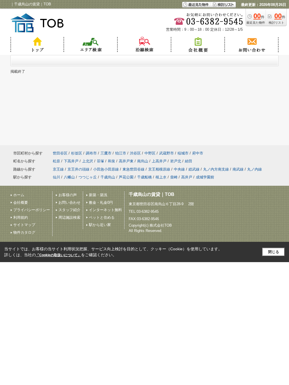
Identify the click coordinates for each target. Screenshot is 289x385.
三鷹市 (105, 153)
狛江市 (120, 153)
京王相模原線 (159, 169)
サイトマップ (24, 225)
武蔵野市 (166, 153)
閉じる (273, 252)
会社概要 (20, 202)
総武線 (194, 169)
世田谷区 (60, 153)
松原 (56, 161)
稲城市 (183, 153)
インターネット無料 (105, 210)
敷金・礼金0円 (101, 202)
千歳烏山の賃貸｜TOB (151, 194)
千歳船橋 (144, 177)
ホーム (18, 195)
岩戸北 (175, 161)
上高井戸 (159, 161)
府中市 (197, 153)
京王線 (58, 169)
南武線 (238, 169)
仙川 (56, 177)
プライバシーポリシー (31, 210)
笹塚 (100, 161)
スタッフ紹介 (69, 210)
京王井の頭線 (78, 169)
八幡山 (69, 177)
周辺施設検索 (69, 217)
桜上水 (161, 177)
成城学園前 (205, 177)
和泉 (111, 161)
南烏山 (142, 161)
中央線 (179, 169)
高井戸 (186, 177)
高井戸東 (126, 161)
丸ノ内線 (254, 169)
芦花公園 (126, 177)
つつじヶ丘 (87, 177)
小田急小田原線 (106, 169)
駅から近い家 (100, 225)
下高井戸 (71, 161)
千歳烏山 (107, 177)
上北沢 (87, 161)
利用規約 (20, 217)
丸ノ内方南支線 (216, 169)
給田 (188, 161)
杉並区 (76, 153)
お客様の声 (67, 195)
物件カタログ (24, 232)
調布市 (91, 153)
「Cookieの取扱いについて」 (58, 255)
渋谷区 (135, 153)
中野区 (150, 153)
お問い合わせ (69, 202)
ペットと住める (102, 217)
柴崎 (174, 177)
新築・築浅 (98, 195)
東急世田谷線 (133, 169)
